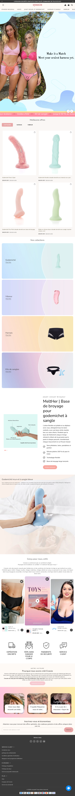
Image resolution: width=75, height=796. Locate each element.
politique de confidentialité (9, 753)
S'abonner (68, 729)
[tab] (5, 450)
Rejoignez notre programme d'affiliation (12, 758)
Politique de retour (6, 769)
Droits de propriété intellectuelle (10, 771)
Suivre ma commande (7, 784)
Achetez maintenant (50, 467)
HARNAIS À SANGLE (54, 9)
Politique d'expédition (7, 766)
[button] (3, 5)
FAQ (3, 779)
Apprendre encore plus (37, 683)
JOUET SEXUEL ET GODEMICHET (34, 9)
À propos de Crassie (7, 782)
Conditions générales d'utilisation (10, 755)
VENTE (19, 9)
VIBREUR (66, 9)
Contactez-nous (6, 750)
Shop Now (8, 262)
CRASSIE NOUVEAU (7, 9)
